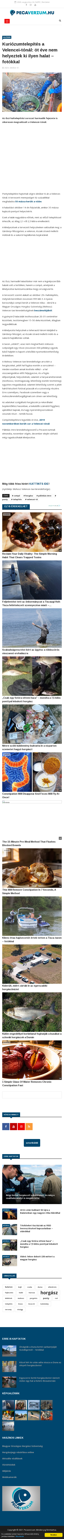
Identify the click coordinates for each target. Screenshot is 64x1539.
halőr (21, 1293)
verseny (8, 1309)
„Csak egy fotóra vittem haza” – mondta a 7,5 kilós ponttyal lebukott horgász (39, 1244)
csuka (29, 1287)
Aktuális (10, 1190)
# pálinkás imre (43, 495)
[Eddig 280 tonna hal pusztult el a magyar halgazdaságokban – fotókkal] (8, 1426)
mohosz (21, 1298)
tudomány (44, 1304)
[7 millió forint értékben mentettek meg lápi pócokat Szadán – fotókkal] (21, 1405)
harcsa (32, 1292)
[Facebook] (27, 4)
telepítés (9, 1304)
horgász (49, 1292)
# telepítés (16, 499)
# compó (16, 495)
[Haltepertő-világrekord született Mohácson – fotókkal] (8, 1415)
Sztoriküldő (32, 1142)
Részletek (20, 1536)
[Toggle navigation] (7, 21)
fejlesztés (9, 1293)
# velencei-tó (31, 499)
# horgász (28, 495)
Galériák (7, 37)
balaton (9, 1287)
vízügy (20, 1309)
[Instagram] (31, 4)
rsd (56, 1298)
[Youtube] (35, 4)
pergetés (33, 1298)
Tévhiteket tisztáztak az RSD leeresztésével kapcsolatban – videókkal (36, 1228)
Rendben (53, 1535)
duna (40, 1287)
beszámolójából (43, 310)
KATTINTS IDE (39, 483)
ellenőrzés (52, 1287)
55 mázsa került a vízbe (28, 201)
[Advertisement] (32, 159)
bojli (20, 1287)
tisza (20, 1304)
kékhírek (8, 1298)
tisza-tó (31, 1304)
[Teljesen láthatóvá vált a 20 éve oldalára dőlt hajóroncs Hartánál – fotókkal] (21, 1415)
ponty (46, 1298)
